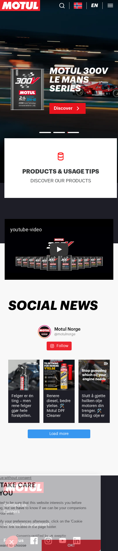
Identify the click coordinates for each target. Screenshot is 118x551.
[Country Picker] (78, 5)
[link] (59, 90)
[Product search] (62, 5)
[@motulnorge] (44, 331)
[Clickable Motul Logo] (20, 5)
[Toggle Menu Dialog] (110, 5)
